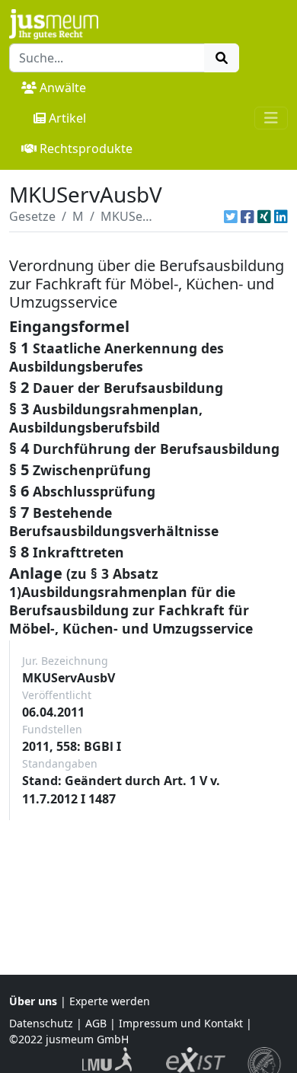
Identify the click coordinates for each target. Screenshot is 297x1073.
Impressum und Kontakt (181, 1023)
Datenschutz (41, 1023)
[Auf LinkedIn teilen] (281, 216)
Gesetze (32, 216)
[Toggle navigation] (271, 118)
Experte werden (109, 1001)
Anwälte (63, 87)
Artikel (67, 118)
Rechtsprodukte (86, 148)
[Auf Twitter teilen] (231, 216)
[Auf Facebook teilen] (247, 216)
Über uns (33, 1001)
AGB (96, 1023)
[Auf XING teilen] (264, 216)
